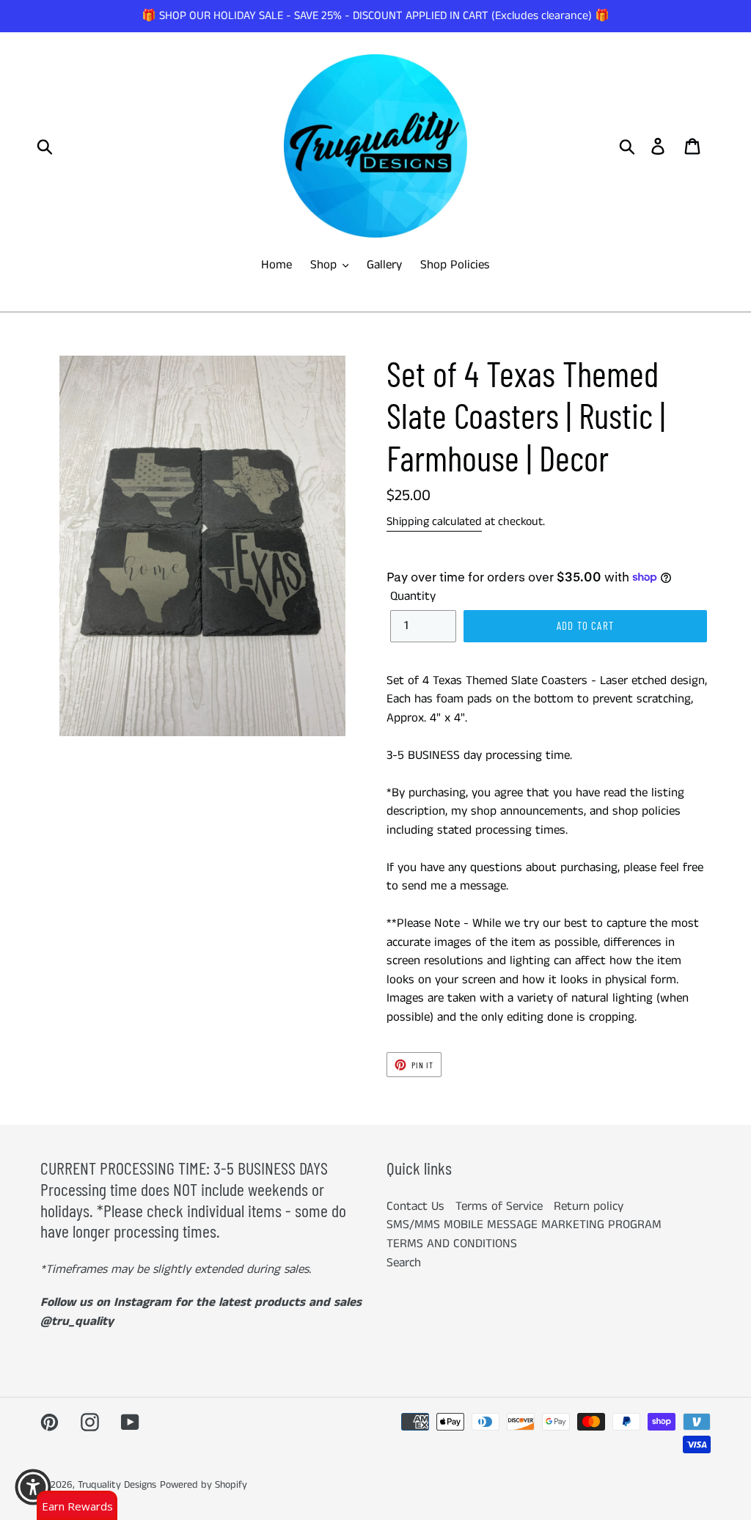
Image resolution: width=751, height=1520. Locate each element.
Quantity (413, 596)
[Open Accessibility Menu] (33, 1487)
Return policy (588, 1206)
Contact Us (415, 1206)
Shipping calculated (434, 521)
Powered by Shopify (203, 1484)
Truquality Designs (117, 1484)
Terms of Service (499, 1206)
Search (404, 1262)
